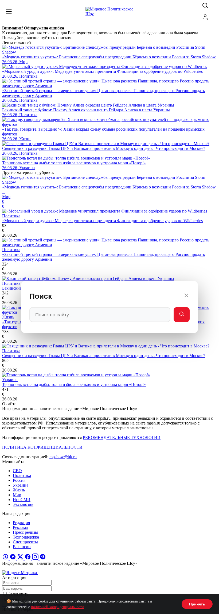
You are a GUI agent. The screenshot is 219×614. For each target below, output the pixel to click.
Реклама (20, 527)
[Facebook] (28, 558)
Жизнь (19, 490)
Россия (19, 480)
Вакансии (22, 546)
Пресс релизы (25, 532)
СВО (17, 470)
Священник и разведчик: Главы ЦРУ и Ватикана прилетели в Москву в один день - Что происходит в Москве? (103, 355)
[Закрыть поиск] (186, 296)
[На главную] (109, 14)
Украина (20, 485)
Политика (22, 475)
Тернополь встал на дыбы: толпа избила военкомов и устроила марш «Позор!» (74, 384)
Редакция (21, 522)
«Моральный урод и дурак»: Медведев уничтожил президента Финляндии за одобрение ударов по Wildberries (102, 220)
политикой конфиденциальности (57, 607)
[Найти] (182, 314)
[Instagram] (36, 558)
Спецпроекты (25, 542)
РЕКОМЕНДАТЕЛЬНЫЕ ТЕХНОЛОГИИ (122, 437)
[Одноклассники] (6, 558)
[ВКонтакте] (13, 558)
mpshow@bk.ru (63, 456)
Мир (17, 494)
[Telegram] (43, 558)
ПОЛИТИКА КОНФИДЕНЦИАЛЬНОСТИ (42, 447)
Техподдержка (26, 537)
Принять (197, 604)
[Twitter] (21, 558)
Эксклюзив (23, 504)
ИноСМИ (21, 499)
